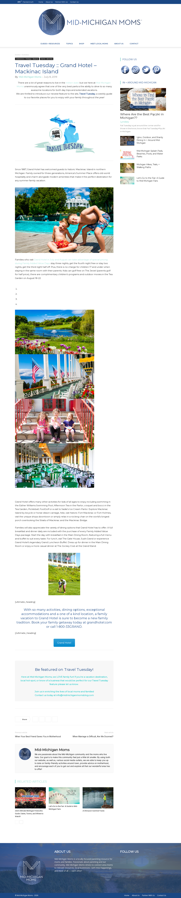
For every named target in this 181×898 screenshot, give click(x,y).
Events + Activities (46, 59)
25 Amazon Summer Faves (93, 811)
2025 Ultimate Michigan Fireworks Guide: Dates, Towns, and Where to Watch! (29, 813)
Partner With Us (61, 2)
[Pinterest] (154, 2)
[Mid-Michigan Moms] (90, 22)
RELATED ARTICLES (32, 781)
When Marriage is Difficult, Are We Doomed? (93, 736)
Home (40, 2)
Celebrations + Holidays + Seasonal (27, 59)
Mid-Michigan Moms (30, 77)
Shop (81, 44)
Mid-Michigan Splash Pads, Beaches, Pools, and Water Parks (150, 154)
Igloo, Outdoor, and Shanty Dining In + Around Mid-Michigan (150, 140)
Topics (69, 44)
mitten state (72, 82)
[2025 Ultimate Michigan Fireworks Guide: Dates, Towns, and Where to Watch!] (30, 797)
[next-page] (21, 822)
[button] (162, 44)
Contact (134, 44)
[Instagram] (150, 2)
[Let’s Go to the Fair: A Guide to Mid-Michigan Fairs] (64, 795)
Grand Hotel (64, 642)
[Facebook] (145, 2)
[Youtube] (164, 2)
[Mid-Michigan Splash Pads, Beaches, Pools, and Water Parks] (127, 154)
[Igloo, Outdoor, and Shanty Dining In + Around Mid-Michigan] (127, 141)
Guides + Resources (50, 44)
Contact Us (74, 2)
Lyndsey (124, 121)
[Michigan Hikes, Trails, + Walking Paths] (127, 168)
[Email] (55, 719)
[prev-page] (17, 822)
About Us (49, 2)
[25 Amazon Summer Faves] (98, 797)
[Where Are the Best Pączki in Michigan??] (143, 99)
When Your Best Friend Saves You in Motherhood (38, 736)
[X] (159, 2)
